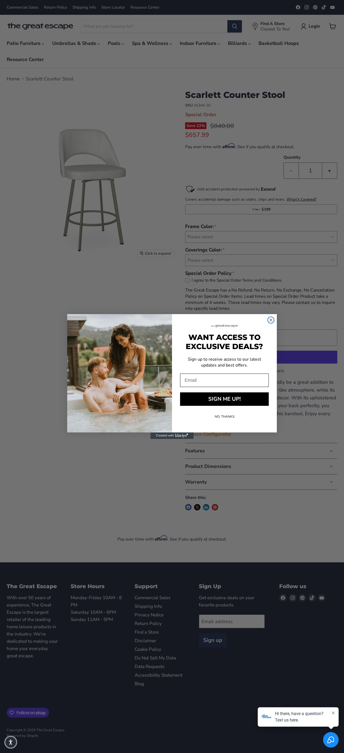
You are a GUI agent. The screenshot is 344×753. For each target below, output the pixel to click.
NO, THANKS (224, 416)
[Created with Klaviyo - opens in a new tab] (172, 435)
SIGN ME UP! (224, 399)
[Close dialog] (271, 320)
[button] (10, 742)
